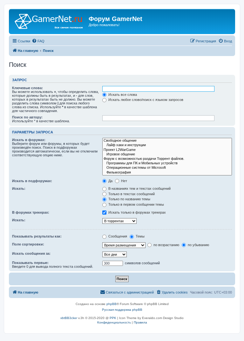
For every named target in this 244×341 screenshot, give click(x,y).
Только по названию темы (128, 199)
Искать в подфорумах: (32, 181)
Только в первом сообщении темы (135, 204)
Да (109, 181)
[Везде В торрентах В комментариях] (120, 221)
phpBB (111, 304)
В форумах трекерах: (30, 212)
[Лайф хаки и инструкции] (167, 145)
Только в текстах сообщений (131, 194)
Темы (140, 236)
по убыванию (198, 245)
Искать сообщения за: (31, 253)
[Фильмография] (167, 172)
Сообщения (117, 236)
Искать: (18, 188)
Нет (123, 181)
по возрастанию (165, 245)
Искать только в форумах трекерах (136, 212)
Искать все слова (122, 94)
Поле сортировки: (28, 244)
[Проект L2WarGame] (167, 150)
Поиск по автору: (27, 117)
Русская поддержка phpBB (122, 309)
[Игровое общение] (167, 154)
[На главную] (49, 21)
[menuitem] (38, 41)
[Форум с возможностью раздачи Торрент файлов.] (167, 159)
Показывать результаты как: (37, 236)
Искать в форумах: (28, 140)
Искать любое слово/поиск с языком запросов (145, 100)
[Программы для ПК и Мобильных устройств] (167, 163)
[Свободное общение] (167, 141)
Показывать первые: (30, 263)
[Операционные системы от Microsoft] (167, 168)
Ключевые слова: (27, 88)
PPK (113, 318)
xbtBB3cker (68, 318)
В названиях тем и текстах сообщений (139, 188)
